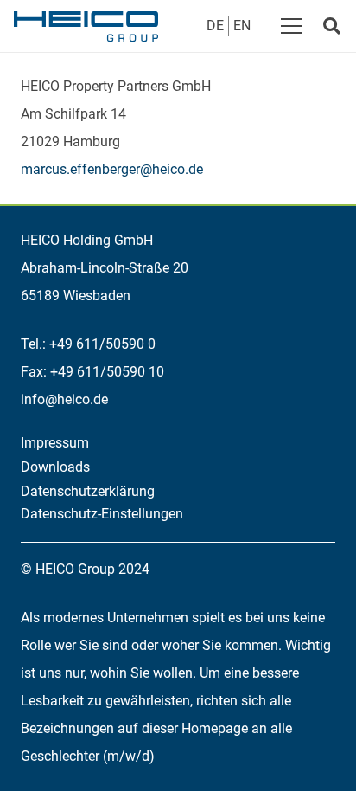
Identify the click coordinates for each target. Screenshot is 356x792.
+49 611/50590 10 (107, 372)
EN (242, 25)
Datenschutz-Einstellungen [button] (102, 513)
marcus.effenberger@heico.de (112, 169)
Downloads (55, 467)
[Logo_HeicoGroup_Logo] (86, 26)
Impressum (55, 443)
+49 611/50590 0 (102, 344)
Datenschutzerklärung (88, 491)
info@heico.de (64, 399)
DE (215, 25)
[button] (291, 26)
